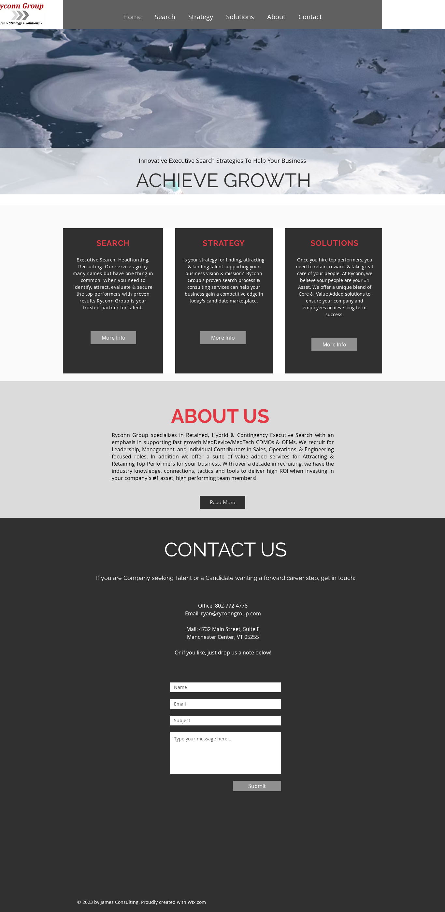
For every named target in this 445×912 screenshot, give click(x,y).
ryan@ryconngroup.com (231, 613)
